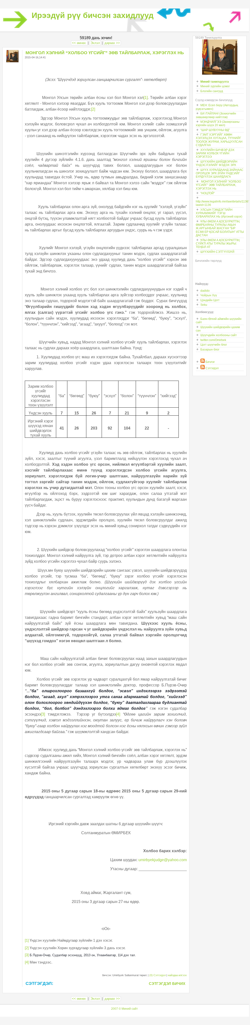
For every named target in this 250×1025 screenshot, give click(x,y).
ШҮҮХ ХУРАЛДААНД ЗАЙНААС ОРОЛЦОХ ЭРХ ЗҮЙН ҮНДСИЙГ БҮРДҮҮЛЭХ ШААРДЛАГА (219, 173)
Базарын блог (209, 349)
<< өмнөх (79, 43)
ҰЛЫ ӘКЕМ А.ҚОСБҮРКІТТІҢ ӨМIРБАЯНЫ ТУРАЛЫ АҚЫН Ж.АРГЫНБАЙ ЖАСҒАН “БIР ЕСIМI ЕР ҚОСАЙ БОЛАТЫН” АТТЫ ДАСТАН (220, 228)
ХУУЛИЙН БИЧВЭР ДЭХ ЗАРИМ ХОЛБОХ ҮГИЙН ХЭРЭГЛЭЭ (215, 153)
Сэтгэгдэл (212, 368)
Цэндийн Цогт (210, 300)
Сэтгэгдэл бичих (167, 983)
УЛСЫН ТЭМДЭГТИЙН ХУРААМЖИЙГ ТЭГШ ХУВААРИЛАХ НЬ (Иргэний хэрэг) (219, 213)
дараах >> (112, 43)
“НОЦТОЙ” (207, 193)
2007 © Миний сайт (124, 1008)
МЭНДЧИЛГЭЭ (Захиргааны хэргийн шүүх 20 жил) (218, 123)
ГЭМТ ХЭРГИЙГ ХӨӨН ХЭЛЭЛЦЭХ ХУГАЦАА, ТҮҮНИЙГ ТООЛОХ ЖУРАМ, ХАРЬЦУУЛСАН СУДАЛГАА (219, 140)
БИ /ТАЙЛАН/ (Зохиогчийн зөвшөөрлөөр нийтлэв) (216, 115)
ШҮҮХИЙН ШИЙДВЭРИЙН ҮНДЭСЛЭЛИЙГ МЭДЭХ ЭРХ (216, 163)
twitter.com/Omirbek (213, 340)
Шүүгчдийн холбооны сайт (218, 335)
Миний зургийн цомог (215, 86)
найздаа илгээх (177, 975)
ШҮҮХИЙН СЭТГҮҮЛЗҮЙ (217, 252)
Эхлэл (95, 43)
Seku (203, 305)
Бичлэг (210, 362)
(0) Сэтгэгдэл (157, 975)
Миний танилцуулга (214, 81)
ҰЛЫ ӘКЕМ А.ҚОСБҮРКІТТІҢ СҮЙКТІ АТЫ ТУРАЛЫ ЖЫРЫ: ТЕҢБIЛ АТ (218, 243)
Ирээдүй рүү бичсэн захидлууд (92, 15)
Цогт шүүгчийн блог (213, 344)
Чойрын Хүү (208, 295)
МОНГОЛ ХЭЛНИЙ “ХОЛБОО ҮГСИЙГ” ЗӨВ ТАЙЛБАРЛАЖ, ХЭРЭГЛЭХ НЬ (218, 185)
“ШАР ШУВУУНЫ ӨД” (215, 130)
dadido (205, 290)
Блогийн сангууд (211, 91)
